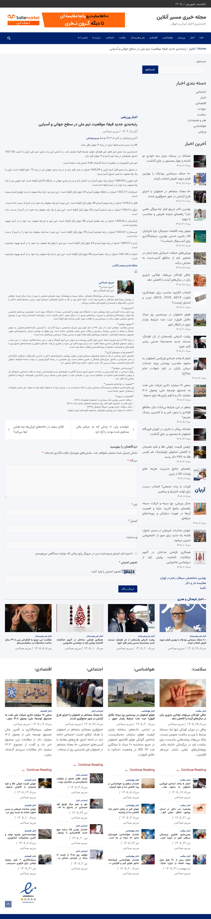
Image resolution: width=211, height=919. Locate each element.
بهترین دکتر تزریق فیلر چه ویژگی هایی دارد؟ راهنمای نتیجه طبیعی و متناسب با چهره (166, 214)
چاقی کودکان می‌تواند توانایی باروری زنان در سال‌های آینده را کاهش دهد (166, 277)
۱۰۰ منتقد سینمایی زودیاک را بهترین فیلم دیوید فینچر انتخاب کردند (166, 176)
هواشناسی (167, 37)
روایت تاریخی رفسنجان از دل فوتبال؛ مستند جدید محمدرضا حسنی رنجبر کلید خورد (166, 341)
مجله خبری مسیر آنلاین (181, 17)
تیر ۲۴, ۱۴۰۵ (79, 812)
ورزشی (181, 37)
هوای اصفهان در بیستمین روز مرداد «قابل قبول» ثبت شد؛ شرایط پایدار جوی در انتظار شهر (166, 319)
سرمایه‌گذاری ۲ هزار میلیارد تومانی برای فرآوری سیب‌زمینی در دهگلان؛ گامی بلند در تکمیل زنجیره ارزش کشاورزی (20, 865)
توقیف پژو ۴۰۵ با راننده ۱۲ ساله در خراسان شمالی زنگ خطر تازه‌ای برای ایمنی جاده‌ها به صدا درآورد (72, 860)
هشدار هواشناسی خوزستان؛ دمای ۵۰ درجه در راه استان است (123, 838)
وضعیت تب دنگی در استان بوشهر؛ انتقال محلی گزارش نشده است (175, 812)
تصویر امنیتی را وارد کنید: (106, 571)
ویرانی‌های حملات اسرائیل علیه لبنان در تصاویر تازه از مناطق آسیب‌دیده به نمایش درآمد (166, 258)
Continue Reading (193, 770)
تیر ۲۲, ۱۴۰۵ (182, 843)
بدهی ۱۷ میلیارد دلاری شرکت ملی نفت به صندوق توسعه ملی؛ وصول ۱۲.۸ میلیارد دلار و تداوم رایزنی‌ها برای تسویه (166, 390)
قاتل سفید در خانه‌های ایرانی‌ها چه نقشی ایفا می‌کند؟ (38, 429)
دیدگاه (132, 460)
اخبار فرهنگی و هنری (190, 599)
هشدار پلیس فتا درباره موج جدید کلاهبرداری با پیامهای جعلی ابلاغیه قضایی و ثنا (72, 833)
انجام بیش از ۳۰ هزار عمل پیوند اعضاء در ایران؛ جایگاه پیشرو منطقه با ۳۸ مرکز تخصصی (175, 865)
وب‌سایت (131, 537)
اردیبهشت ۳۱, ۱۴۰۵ (177, 868)
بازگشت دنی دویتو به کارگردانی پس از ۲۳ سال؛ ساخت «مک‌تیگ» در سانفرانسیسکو (28, 641)
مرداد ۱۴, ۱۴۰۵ (26, 792)
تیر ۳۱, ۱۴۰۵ (182, 817)
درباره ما (97, 37)
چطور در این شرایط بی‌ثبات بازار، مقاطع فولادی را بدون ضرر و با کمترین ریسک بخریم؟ (166, 412)
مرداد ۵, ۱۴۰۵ (43, 648)
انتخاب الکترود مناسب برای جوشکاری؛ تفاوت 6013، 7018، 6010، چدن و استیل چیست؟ (166, 297)
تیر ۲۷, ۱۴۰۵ (131, 843)
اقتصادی (153, 37)
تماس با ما (83, 37)
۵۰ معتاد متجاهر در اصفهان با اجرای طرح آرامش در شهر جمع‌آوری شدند (166, 194)
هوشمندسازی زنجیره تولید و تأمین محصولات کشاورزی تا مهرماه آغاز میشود (20, 838)
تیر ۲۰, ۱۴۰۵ (79, 838)
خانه (201, 37)
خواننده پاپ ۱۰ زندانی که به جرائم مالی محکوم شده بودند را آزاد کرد (102, 429)
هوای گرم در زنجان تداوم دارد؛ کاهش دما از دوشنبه (123, 810)
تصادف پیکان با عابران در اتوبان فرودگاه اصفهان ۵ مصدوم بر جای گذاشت (166, 432)
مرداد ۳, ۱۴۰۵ (130, 817)
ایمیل (132, 521)
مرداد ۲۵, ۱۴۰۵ (196, 724)
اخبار (192, 37)
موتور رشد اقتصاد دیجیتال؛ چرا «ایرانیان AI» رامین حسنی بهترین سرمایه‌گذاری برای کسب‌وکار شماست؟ (166, 236)
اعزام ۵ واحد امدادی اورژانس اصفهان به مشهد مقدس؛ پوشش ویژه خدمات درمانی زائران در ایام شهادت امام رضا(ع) (166, 366)
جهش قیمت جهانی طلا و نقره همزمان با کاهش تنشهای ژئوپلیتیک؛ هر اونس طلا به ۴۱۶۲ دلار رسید (166, 451)
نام (134, 504)
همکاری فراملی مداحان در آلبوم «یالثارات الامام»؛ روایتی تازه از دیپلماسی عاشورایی (166, 557)
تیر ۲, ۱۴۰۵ (80, 863)
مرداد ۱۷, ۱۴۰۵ (180, 792)
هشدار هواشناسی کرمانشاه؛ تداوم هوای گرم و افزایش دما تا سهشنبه (123, 863)
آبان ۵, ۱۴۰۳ (129, 131)
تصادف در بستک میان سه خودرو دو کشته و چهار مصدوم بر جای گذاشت (166, 158)
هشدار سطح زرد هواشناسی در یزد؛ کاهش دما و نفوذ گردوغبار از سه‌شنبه (123, 787)
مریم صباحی (111, 131)
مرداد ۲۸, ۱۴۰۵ (196, 648)
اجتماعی (110, 37)
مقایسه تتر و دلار (195, 583)
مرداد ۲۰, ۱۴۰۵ (145, 648)
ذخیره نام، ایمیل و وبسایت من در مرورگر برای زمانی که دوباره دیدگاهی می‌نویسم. (84, 553)
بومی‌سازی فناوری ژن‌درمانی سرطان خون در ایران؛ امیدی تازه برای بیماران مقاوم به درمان (175, 838)
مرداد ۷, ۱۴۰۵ (27, 843)
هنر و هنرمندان (138, 37)
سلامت (122, 37)
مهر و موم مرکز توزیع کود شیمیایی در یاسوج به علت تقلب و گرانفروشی (72, 807)
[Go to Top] (8, 904)
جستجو (201, 61)
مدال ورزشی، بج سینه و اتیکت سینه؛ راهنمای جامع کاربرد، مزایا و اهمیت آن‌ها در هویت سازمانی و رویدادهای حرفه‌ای (166, 511)
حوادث (202, 109)
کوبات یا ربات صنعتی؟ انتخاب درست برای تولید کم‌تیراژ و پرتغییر (166, 489)
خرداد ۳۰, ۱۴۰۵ (129, 868)
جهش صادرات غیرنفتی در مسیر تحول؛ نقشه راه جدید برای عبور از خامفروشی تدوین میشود (166, 535)
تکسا (203, 588)
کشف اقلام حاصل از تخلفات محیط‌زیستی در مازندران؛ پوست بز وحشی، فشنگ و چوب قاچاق (72, 782)
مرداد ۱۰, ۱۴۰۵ (93, 648)
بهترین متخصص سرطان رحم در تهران (183, 578)
